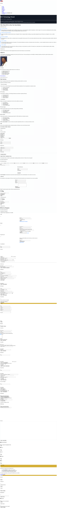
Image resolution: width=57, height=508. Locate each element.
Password (21, 218)
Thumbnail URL (2, 375)
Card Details (19, 170)
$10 (14, 163)
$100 (43, 163)
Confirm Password (22, 230)
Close (1, 267)
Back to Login (22, 242)
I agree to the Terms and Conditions (26, 231)
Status (1, 364)
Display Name (2, 346)
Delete (4, 490)
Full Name (21, 226)
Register (26, 221)
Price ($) (1, 273)
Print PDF (4, 267)
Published (1, 309)
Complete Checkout (3, 154)
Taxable (1, 279)
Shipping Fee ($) (2, 278)
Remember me (23, 219)
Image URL (2, 276)
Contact (3, 10)
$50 (33, 163)
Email (1, 142)
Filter (1, 195)
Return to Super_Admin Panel (4, 406)
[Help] (11, 12)
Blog (3, 11)
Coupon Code (2, 137)
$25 (24, 163)
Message (16, 186)
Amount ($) (2, 291)
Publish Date (2, 259)
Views (1, 310)
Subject (16, 182)
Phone (1, 143)
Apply (10, 138)
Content (1, 256)
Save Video (4, 379)
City (1, 149)
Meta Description (2, 266)
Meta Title (1, 265)
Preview (1, 420)
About (3, 7)
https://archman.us (2, 75)
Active (1, 280)
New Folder (2, 399)
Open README (2, 474)
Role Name (2, 344)
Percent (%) (2, 290)
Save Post (8, 267)
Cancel (1, 490)
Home (3, 6)
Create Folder (3, 400)
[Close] (0, 271)
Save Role (4, 350)
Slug (1, 247)
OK (1, 445)
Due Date (1, 390)
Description (2, 283)
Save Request (5, 391)
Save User (4, 340)
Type (1, 289)
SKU (1, 274)
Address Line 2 (2, 148)
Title (1, 246)
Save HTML (4, 440)
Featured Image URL (3, 260)
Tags (1, 308)
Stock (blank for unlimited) (4, 275)
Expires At (1, 293)
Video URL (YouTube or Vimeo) (5, 374)
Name (1, 141)
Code (1, 288)
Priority (1, 349)
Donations (3, 9)
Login (4, 13)
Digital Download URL (3, 277)
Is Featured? (3, 261)
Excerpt (1, 249)
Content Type (2, 362)
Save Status (2, 302)
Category (1, 257)
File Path (1, 407)
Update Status (2, 301)
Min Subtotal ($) (2, 292)
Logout (4, 507)
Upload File (2, 363)
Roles (1, 338)
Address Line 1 (2, 147)
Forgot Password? (22, 221)
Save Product (5, 284)
